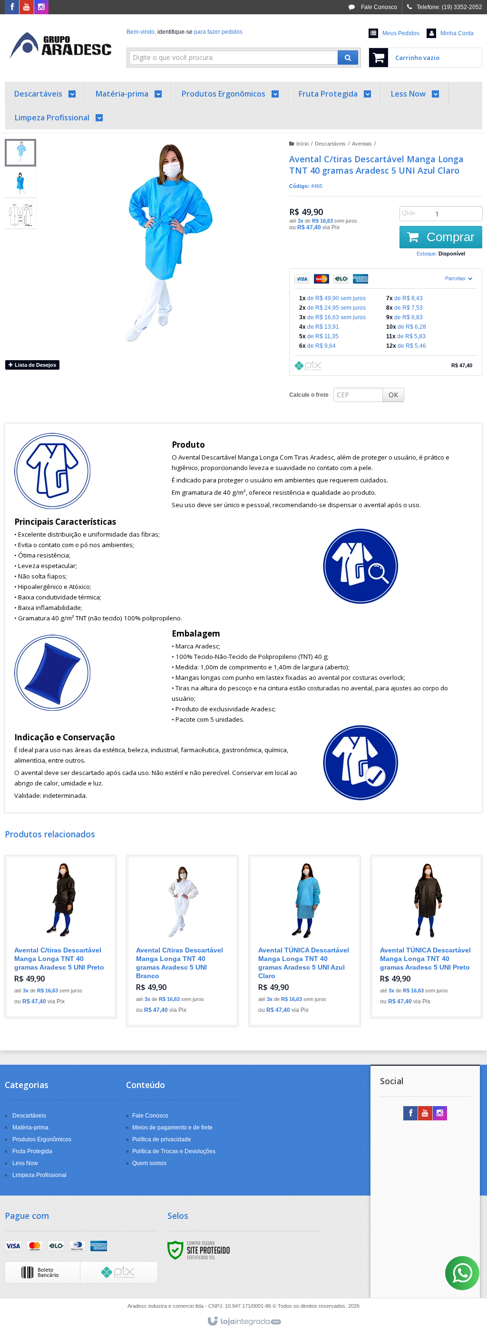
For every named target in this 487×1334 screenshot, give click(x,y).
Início (302, 144)
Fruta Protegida (32, 1151)
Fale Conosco (378, 7)
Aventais (362, 144)
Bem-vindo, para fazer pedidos (185, 32)
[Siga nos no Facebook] (12, 7)
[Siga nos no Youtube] (26, 7)
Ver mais (66, 972)
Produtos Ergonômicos (41, 1139)
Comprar (449, 237)
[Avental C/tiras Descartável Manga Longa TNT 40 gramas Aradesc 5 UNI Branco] (182, 941)
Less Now (25, 1163)
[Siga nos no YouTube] (425, 1113)
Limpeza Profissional (39, 1175)
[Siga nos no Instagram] (41, 7)
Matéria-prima (30, 1127)
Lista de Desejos (34, 365)
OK (393, 394)
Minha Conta (457, 33)
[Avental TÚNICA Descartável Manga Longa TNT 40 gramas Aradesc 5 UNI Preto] (426, 937)
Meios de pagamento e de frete (172, 1127)
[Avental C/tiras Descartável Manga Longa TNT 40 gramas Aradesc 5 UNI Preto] (60, 937)
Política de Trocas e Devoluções (173, 1151)
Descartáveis (330, 144)
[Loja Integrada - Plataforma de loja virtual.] (243, 1322)
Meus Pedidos (400, 33)
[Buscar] (348, 57)
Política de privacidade (161, 1139)
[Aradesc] (61, 45)
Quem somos (149, 1163)
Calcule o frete (309, 395)
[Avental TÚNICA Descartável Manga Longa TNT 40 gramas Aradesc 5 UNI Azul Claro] (304, 941)
